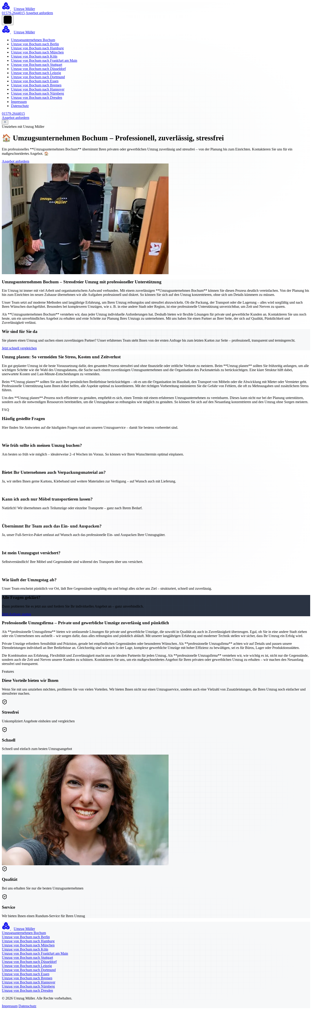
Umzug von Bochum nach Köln (34, 56)
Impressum (19, 102)
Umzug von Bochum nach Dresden (36, 97)
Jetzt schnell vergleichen (19, 348)
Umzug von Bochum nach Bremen (36, 85)
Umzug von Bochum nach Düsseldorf (38, 69)
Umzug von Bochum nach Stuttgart (36, 65)
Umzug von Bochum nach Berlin (35, 44)
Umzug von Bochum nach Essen (34, 81)
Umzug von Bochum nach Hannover (37, 89)
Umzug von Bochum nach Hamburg (37, 48)
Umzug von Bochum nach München (37, 52)
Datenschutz (20, 106)
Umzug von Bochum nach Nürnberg (37, 93)
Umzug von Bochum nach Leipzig (36, 73)
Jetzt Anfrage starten (16, 614)
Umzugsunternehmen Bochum (33, 40)
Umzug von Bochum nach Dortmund (38, 77)
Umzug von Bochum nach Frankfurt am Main (44, 60)
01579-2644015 (13, 13)
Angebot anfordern (39, 13)
